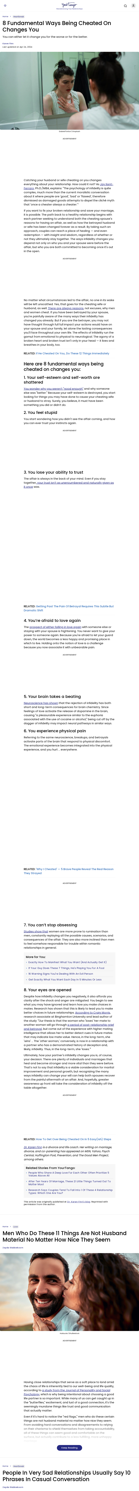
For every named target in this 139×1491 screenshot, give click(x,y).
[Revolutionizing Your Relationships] (69, 5)
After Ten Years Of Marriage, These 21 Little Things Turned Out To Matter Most (70, 1183)
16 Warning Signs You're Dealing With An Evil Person (61, 973)
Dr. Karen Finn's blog (78, 1201)
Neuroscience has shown (41, 703)
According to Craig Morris (92, 1013)
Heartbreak (18, 16)
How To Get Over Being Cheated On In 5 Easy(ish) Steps (73, 1139)
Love (15, 1226)
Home (5, 16)
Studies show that (36, 931)
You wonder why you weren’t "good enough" (53, 389)
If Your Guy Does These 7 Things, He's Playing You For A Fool (66, 968)
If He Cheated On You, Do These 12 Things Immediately (72, 353)
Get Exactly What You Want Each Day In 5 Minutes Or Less (65, 979)
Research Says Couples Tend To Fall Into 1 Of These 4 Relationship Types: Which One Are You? (71, 1191)
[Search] (124, 6)
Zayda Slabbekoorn (13, 1247)
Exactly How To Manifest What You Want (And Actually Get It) (68, 962)
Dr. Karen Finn (33, 1147)
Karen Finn (8, 43)
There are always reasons (65, 308)
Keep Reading (69, 1447)
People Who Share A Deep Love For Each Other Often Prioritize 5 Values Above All (69, 1174)
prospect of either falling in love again (55, 627)
